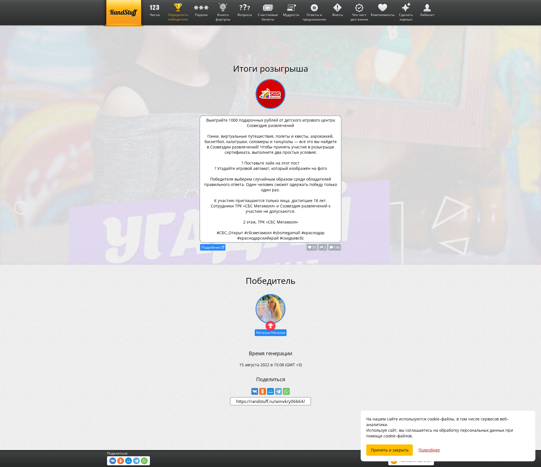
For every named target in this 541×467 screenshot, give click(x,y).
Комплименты (382, 14)
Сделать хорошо (406, 17)
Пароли (201, 14)
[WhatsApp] (286, 391)
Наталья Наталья (270, 332)
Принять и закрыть (390, 450)
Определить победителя (178, 17)
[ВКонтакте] (254, 391)
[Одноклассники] (262, 391)
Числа (155, 14)
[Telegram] (278, 391)
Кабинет (427, 14)
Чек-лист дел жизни (359, 17)
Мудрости (291, 14)
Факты (337, 14)
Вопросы (245, 14)
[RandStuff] (123, 13)
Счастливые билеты (268, 17)
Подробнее (211, 247)
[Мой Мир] (270, 391)
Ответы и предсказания (314, 17)
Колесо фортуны (223, 17)
